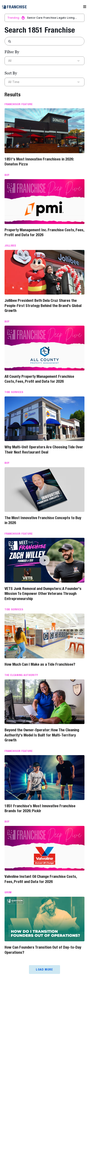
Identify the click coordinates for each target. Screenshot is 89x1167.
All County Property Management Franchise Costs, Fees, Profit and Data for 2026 (39, 379)
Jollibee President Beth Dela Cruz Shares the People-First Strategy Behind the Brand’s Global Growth (43, 305)
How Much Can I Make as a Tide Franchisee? (40, 664)
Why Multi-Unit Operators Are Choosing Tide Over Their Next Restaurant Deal (44, 449)
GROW (8, 892)
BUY (7, 175)
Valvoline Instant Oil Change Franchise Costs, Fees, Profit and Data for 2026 (41, 879)
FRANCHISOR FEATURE (19, 104)
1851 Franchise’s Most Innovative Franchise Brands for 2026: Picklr (40, 808)
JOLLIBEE (10, 245)
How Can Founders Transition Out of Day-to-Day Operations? (43, 949)
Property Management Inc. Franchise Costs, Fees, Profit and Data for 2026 (44, 232)
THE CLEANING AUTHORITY (21, 675)
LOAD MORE (44, 969)
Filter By (12, 52)
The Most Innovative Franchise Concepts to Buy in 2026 (43, 520)
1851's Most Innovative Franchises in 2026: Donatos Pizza (39, 161)
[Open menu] (85, 7)
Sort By (11, 73)
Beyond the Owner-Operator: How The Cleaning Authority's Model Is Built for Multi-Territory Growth (42, 735)
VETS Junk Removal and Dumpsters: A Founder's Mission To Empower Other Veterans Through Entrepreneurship (43, 593)
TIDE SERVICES (14, 392)
